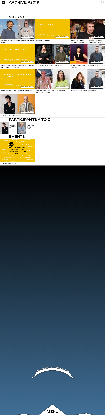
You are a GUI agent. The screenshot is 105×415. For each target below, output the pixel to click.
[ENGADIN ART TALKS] (11, 2)
